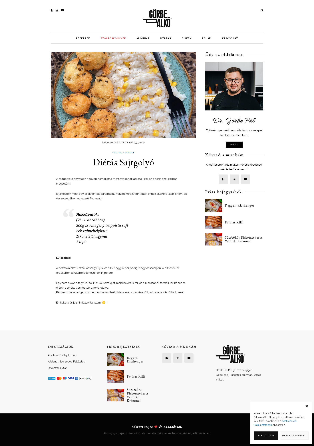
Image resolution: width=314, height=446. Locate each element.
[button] (307, 406)
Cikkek (186, 38)
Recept (129, 153)
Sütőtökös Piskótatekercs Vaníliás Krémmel (243, 239)
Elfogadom (266, 435)
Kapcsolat (230, 38)
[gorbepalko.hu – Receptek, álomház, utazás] (157, 17)
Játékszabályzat (57, 367)
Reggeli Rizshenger (239, 205)
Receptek (83, 38)
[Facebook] (52, 10)
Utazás (165, 38)
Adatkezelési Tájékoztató (62, 355)
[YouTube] (62, 10)
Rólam (207, 38)
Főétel (117, 153)
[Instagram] (57, 10)
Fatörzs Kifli (234, 222)
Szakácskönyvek (113, 38)
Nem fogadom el (294, 435)
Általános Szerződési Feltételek (66, 361)
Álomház (143, 38)
